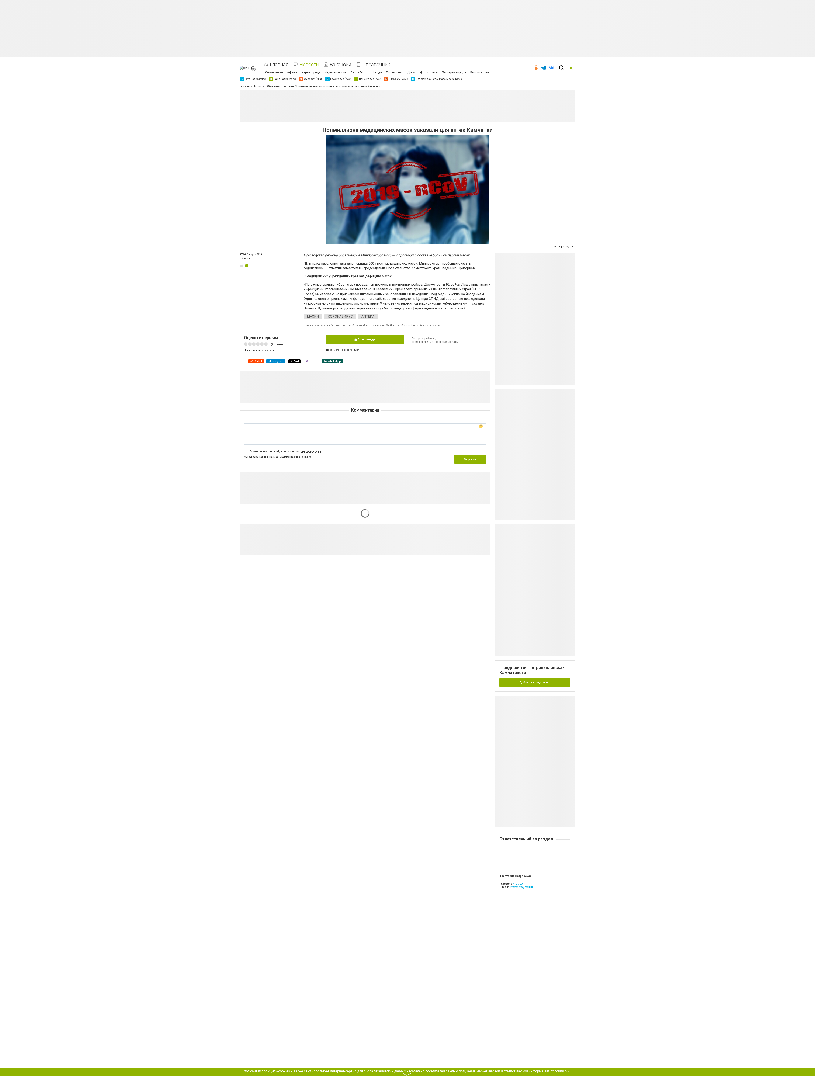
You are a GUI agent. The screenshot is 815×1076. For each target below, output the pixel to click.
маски (313, 317)
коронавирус (340, 317)
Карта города (311, 72)
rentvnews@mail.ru (521, 887)
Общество (246, 258)
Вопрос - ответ (480, 72)
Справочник (376, 64)
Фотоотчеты (429, 72)
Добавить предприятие (535, 682)
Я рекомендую (367, 339)
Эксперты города (454, 72)
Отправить (470, 459)
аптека (367, 317)
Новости (309, 64)
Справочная (394, 72)
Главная (279, 64)
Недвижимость (335, 72)
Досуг (412, 72)
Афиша (292, 72)
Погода (377, 72)
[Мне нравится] (241, 265)
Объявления (274, 72)
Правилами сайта (311, 451)
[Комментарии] (246, 265)
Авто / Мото (358, 72)
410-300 (518, 883)
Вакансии (340, 64)
